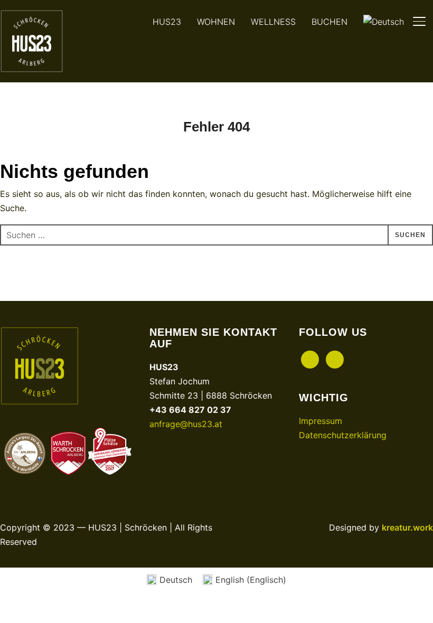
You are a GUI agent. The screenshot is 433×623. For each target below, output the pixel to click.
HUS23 (167, 21)
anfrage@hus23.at (185, 424)
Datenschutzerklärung (343, 435)
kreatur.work (407, 527)
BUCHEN (329, 21)
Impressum (320, 421)
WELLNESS (273, 21)
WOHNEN (216, 21)
